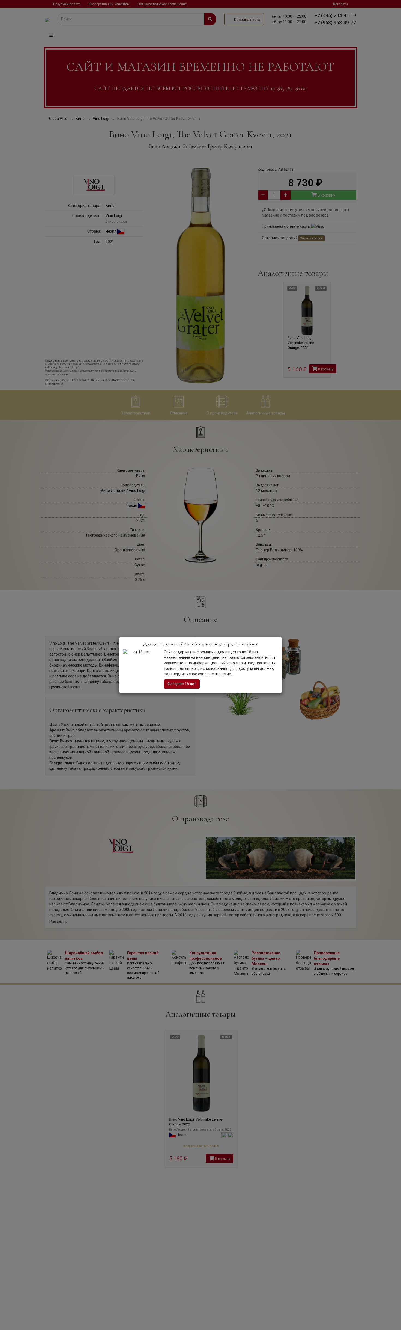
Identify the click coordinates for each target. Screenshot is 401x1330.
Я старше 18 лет (181, 684)
